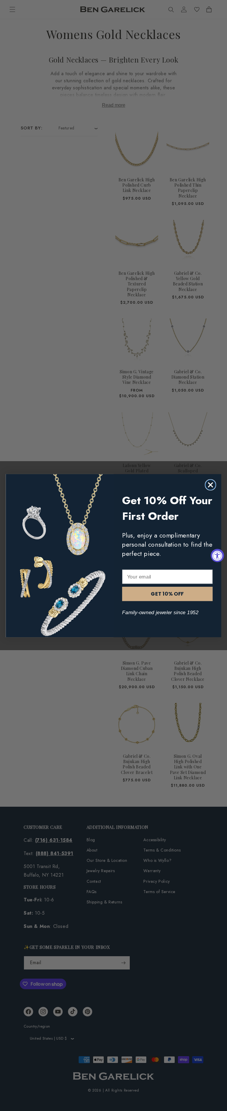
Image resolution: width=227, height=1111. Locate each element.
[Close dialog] (210, 485)
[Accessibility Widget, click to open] (217, 555)
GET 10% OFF (167, 593)
